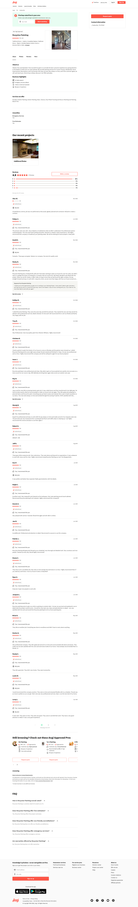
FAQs (93, 870)
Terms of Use (26, 898)
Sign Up (121, 2)
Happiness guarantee (117, 880)
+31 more (27, 45)
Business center (76, 867)
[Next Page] (55, 725)
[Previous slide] (13, 765)
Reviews (28, 56)
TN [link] (17, 10)
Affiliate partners (116, 882)
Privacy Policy (34, 898)
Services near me (58, 867)
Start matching (42, 21)
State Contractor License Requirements (22, 775)
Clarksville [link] (22, 10)
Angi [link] (13, 10)
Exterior (20, 6)
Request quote (25, 760)
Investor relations (116, 875)
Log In (113, 2)
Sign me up (30, 878)
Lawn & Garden (28, 6)
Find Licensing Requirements (42, 781)
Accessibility (27, 901)
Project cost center (97, 867)
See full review (16, 294)
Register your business (78, 865)
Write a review (64, 174)
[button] (25, 152)
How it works (114, 865)
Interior (15, 6)
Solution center (96, 865)
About (14, 56)
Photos (21, 56)
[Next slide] (17, 765)
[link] (25, 747)
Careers (113, 870)
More (34, 6)
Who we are (114, 867)
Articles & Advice (42, 6)
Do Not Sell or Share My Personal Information (45, 901)
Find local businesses (59, 865)
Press (112, 872)
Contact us (114, 877)
